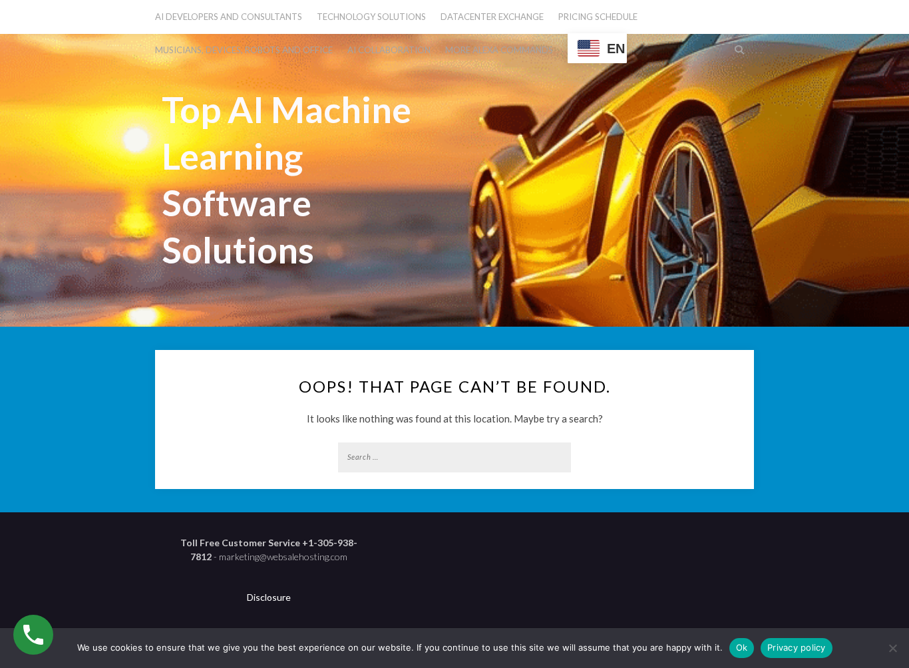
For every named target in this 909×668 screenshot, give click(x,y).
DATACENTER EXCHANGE (492, 16)
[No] (892, 648)
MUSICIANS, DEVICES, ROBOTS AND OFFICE (244, 50)
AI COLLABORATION (389, 50)
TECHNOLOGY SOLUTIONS (371, 16)
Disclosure (269, 597)
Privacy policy (796, 647)
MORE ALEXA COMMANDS (499, 50)
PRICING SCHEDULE (597, 16)
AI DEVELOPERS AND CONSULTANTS (228, 16)
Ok (742, 647)
